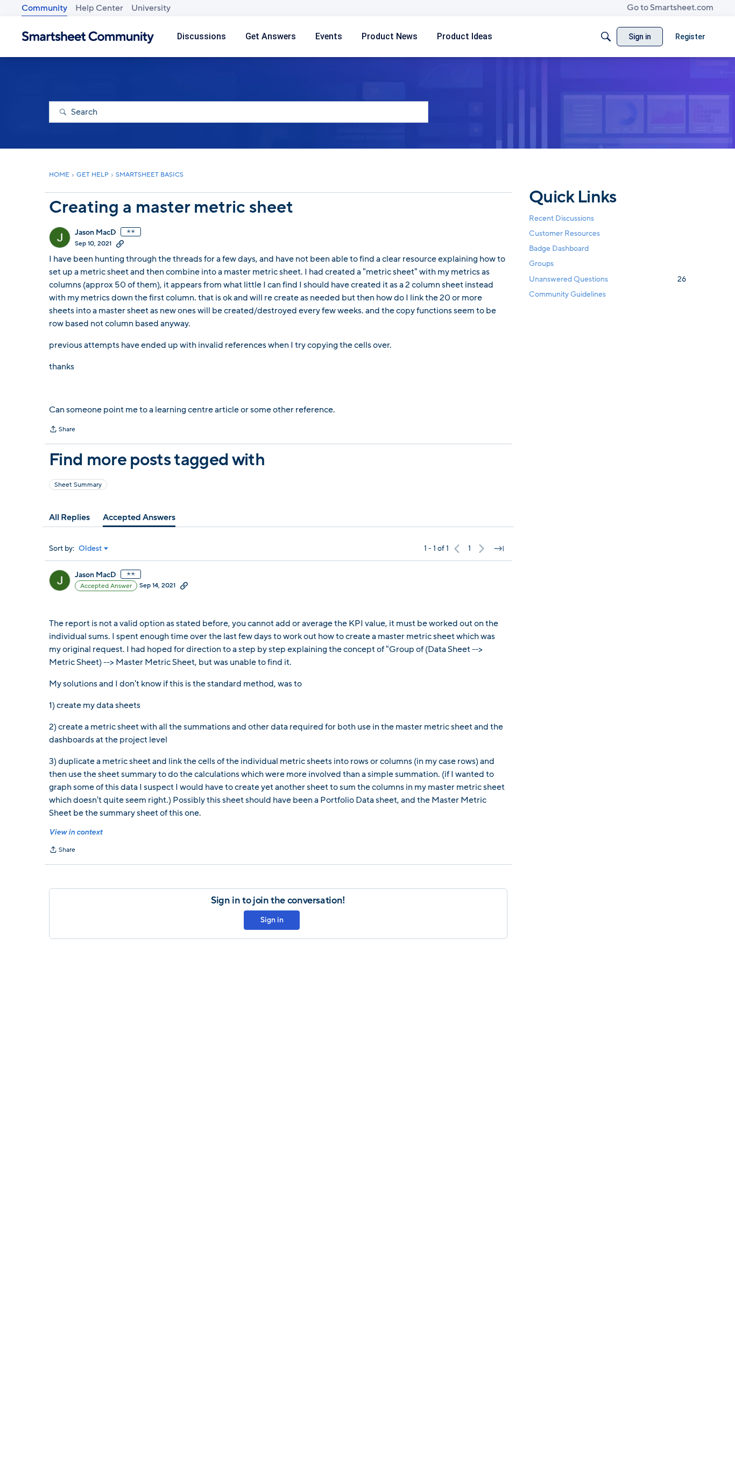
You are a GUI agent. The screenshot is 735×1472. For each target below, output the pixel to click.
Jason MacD (95, 232)
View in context (75, 832)
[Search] (606, 36)
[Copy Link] (120, 243)
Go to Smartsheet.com (670, 7)
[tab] (69, 517)
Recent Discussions (561, 218)
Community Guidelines (567, 294)
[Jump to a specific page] (498, 548)
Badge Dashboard (559, 248)
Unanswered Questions (607, 279)
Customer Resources (564, 233)
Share (62, 430)
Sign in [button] (272, 920)
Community (44, 8)
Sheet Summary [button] (78, 484)
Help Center (99, 8)
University (151, 8)
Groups (541, 264)
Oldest (90, 548)
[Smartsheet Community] (88, 37)
